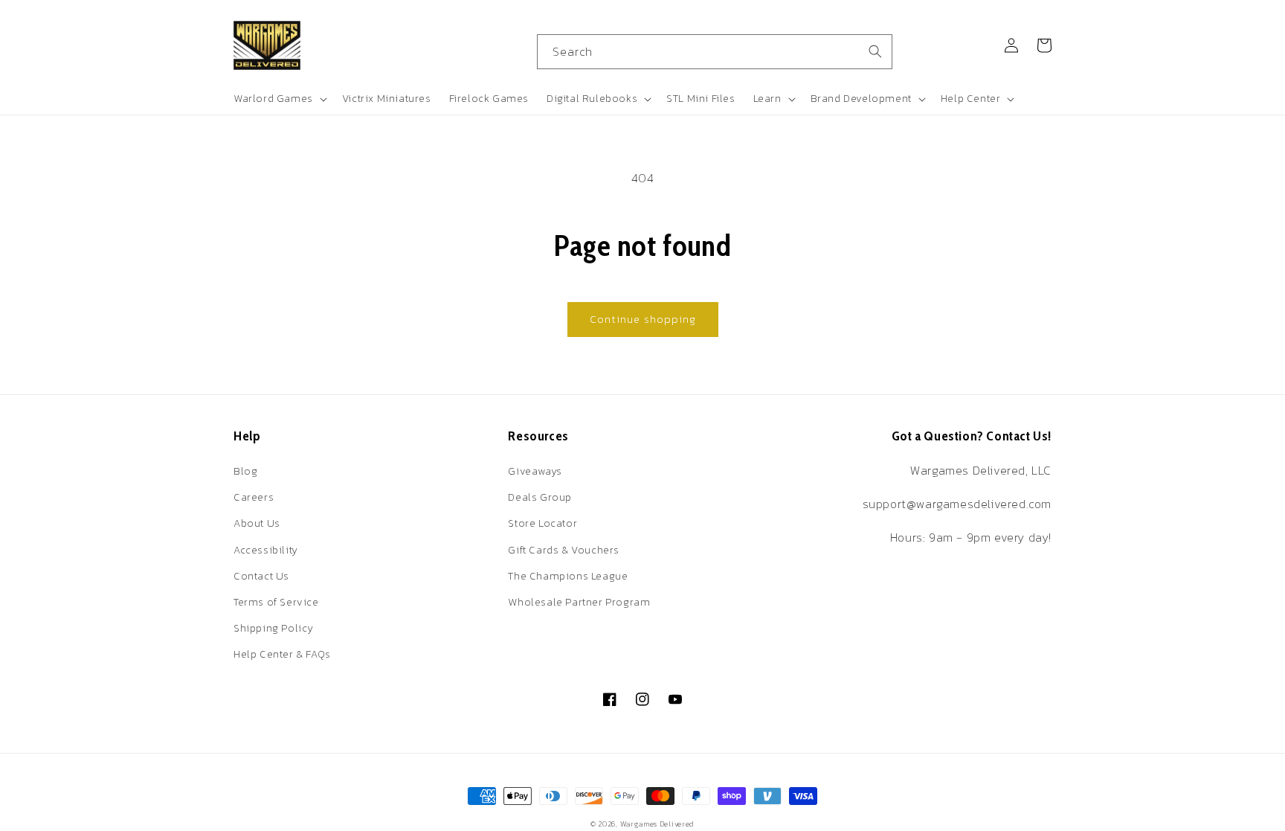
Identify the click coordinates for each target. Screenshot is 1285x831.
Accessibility (266, 550)
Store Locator (542, 523)
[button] (279, 99)
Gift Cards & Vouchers (563, 550)
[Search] (875, 51)
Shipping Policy (274, 628)
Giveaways (534, 471)
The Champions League (568, 576)
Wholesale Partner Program (579, 602)
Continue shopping (643, 318)
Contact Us (261, 576)
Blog (245, 471)
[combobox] (715, 51)
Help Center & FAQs (282, 654)
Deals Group (540, 497)
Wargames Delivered (657, 824)
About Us (257, 523)
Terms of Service (276, 602)
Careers (254, 497)
